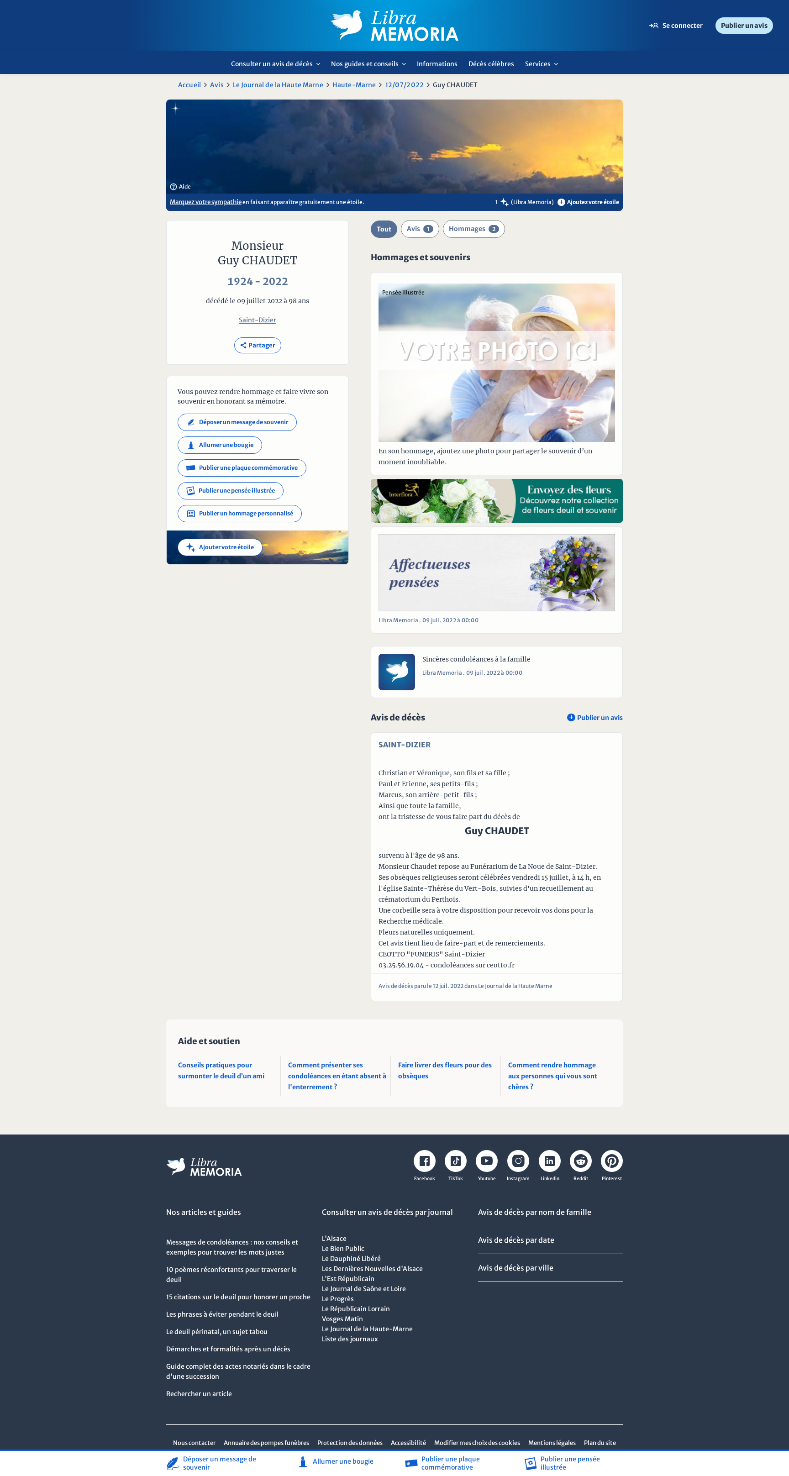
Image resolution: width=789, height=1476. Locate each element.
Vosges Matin (342, 1319)
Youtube (487, 1179)
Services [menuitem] (544, 67)
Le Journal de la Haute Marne (278, 85)
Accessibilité (408, 1443)
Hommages (472, 229)
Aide (180, 186)
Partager (257, 345)
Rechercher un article (199, 1394)
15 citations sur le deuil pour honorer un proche (238, 1297)
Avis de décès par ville (515, 1267)
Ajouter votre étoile (220, 547)
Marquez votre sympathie (206, 202)
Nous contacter (194, 1443)
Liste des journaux (350, 1339)
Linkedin (550, 1179)
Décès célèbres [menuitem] (491, 64)
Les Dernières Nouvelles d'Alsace (372, 1269)
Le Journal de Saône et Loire (364, 1289)
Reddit (580, 1179)
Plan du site (600, 1443)
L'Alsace (334, 1238)
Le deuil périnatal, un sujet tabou (217, 1332)
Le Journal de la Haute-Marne (367, 1329)
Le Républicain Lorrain (356, 1309)
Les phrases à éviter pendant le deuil (222, 1314)
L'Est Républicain (348, 1279)
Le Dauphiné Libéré (351, 1259)
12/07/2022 (404, 85)
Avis (217, 85)
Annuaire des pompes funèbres (266, 1443)
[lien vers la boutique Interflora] (497, 501)
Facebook (424, 1179)
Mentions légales (552, 1443)
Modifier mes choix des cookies (477, 1443)
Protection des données (350, 1443)
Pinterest (612, 1179)
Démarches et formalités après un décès (228, 1349)
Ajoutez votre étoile (589, 202)
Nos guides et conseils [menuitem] (371, 67)
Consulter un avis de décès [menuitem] (278, 67)
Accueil (189, 85)
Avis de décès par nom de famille (534, 1212)
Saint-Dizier (257, 320)
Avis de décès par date (516, 1240)
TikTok (455, 1179)
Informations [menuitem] (437, 64)
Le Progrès (338, 1299)
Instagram (518, 1179)
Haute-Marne (354, 85)
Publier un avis (744, 25)
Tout (384, 229)
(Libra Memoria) (532, 202)
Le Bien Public (343, 1249)
